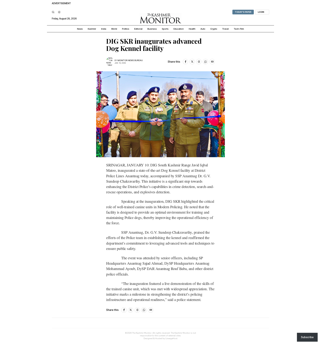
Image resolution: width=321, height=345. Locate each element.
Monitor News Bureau (130, 60)
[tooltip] (185, 61)
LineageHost (171, 338)
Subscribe (307, 337)
